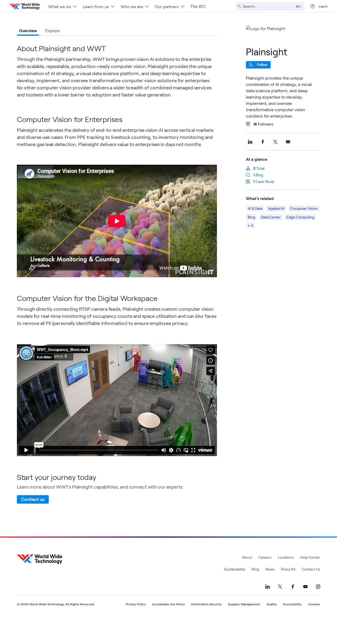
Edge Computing (300, 217)
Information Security (206, 604)
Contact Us (311, 569)
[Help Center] (312, 6)
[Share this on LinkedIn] (250, 142)
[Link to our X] (280, 586)
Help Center (310, 557)
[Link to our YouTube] (305, 586)
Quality (271, 604)
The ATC (198, 6)
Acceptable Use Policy (168, 604)
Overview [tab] (28, 30)
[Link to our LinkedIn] (267, 586)
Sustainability (234, 569)
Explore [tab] (52, 30)
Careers (264, 557)
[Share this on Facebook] (263, 142)
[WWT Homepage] (24, 6)
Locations (286, 557)
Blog (259, 175)
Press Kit (288, 569)
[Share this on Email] (288, 142)
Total (260, 168)
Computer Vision (304, 208)
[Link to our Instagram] (318, 586)
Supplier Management (244, 604)
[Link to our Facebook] (293, 586)
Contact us (32, 499)
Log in (323, 6)
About (247, 557)
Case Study (265, 181)
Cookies (314, 604)
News (270, 569)
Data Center (271, 217)
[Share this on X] (275, 142)
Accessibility (292, 604)
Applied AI (276, 208)
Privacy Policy (136, 604)
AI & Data (255, 208)
